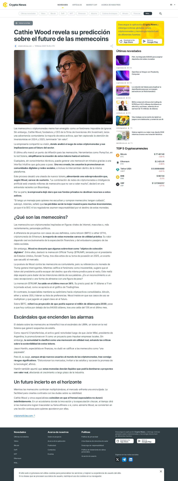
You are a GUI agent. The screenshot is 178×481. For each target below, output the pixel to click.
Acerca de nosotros (110, 5)
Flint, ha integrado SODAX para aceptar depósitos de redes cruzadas (147, 58)
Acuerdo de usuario (88, 456)
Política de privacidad (89, 437)
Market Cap (91, 5)
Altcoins (94, 13)
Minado (125, 13)
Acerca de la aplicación (56, 441)
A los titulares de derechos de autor (94, 441)
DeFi (63, 13)
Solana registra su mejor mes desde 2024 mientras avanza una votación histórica (148, 133)
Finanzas (137, 13)
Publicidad (52, 445)
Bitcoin (53, 13)
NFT (71, 13)
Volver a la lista (24, 23)
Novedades (63, 5)
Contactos (51, 450)
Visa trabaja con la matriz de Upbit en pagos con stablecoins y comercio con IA (147, 118)
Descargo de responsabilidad (92, 445)
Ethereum (82, 13)
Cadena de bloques (109, 13)
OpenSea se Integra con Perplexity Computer (145, 73)
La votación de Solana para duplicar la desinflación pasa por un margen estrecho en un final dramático (146, 89)
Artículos (77, 5)
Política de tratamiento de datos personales (93, 451)
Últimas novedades (28, 13)
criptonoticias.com (23, 415)
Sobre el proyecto (54, 437)
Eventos (51, 454)
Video (43, 13)
